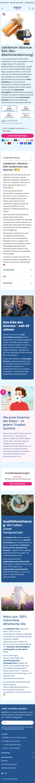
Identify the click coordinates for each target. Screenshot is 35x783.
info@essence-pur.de (11, 741)
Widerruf (4, 761)
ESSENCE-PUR (12, 779)
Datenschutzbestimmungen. (14, 729)
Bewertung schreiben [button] (17, 484)
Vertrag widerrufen (8, 768)
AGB (31, 727)
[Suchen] (29, 8)
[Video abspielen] (17, 398)
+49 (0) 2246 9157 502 (12, 745)
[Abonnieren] (32, 722)
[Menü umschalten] (2, 8)
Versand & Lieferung (8, 764)
